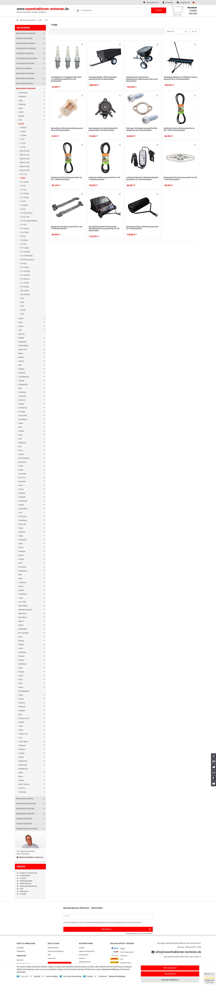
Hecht (21, 547)
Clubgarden (23, 384)
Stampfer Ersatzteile (24, 819)
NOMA (21, 645)
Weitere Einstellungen (117, 976)
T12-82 (23, 186)
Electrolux (22, 462)
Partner (21, 656)
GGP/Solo (22, 516)
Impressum (24, 891)
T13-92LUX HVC (26, 213)
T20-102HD (24, 291)
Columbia (22, 396)
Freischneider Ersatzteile (25, 43)
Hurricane (22, 567)
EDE (20, 439)
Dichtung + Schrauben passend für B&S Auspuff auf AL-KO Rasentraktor (141, 129)
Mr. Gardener (24, 633)
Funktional (102, 976)
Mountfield (23, 629)
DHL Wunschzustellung (73, 976)
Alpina (21, 318)
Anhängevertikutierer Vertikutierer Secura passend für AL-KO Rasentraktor (180, 78)
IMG (20, 575)
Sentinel (22, 703)
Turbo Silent (23, 742)
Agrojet (21, 116)
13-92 (22, 139)
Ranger (21, 672)
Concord (22, 400)
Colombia (22, 392)
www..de (43, 10)
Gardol (21, 505)
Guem (21, 528)
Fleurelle (22, 493)
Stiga (21, 100)
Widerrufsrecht (25, 883)
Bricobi (21, 361)
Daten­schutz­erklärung (55, 951)
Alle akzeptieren (170, 968)
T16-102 (23, 263)
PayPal (90, 976)
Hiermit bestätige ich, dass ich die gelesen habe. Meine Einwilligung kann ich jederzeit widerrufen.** (104, 922)
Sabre (21, 687)
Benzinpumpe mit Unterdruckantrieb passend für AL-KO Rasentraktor (103, 129)
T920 (22, 306)
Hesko (21, 555)
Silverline (22, 707)
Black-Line (23, 349)
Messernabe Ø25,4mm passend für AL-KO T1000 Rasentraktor (180, 178)
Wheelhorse (23, 769)
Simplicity (22, 97)
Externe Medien (52, 976)
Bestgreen (22, 342)
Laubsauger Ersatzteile (25, 63)
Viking (21, 757)
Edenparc (22, 443)
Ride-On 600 (25, 151)
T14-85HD (24, 240)
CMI (20, 388)
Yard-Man (22, 792)
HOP (20, 563)
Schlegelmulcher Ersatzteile (26, 829)
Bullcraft (22, 373)
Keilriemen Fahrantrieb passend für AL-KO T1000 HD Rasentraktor (179, 129)
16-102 (23, 147)
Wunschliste (81, 45)
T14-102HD (24, 229)
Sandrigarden (24, 691)
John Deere (23, 93)
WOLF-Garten (24, 784)
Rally (20, 668)
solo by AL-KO (24, 718)
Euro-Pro (22, 478)
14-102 (23, 143)
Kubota (21, 590)
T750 (22, 298)
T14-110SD (24, 232)
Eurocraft (22, 474)
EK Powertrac (24, 458)
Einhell (21, 454)
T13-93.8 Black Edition (28, 221)
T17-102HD (24, 283)
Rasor (21, 676)
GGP (20, 513)
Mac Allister (23, 606)
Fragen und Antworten (28, 873)
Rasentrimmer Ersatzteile (26, 804)
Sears (21, 695)
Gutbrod (22, 532)
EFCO (21, 450)
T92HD (22, 310)
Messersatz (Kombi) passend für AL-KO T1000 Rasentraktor (66, 228)
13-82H (23, 131)
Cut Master (23, 419)
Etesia (21, 470)
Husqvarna (23, 571)
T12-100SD (24, 182)
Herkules (22, 551)
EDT (20, 447)
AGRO (21, 112)
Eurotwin (22, 481)
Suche (159, 10)
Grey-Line (22, 524)
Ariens (21, 326)
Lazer (21, 598)
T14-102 (23, 225)
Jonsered (22, 582)
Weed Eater (23, 761)
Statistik (37, 976)
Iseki (20, 579)
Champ (21, 381)
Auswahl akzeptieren (170, 980)
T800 (22, 302)
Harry (21, 544)
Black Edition (24, 346)
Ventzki (21, 753)
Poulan (21, 660)
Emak (21, 466)
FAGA (21, 485)
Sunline (21, 722)
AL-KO (40, 20)
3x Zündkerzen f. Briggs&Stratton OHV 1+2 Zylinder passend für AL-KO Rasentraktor (66, 79)
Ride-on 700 (24, 163)
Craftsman (23, 408)
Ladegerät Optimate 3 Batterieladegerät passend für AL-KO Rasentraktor (142, 178)
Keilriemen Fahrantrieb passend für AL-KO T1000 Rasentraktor (66, 178)
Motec (21, 625)
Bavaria (22, 334)
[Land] (193, 3)
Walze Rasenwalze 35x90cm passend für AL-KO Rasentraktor (142, 228)
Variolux (22, 749)
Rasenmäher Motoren (24, 83)
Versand (23, 878)
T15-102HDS (25, 252)
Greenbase (23, 520)
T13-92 (23, 209)
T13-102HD (24, 194)
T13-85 (23, 201)
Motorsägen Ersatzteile (25, 73)
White (21, 773)
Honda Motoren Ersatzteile (26, 58)
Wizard (21, 780)
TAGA (21, 726)
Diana (21, 423)
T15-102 (23, 244)
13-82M (23, 135)
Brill (20, 365)
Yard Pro (22, 788)
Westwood (23, 765)
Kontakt (23, 894)
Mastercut (23, 613)
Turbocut (22, 745)
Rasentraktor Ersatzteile (28, 20)
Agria (21, 108)
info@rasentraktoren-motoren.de (30, 857)
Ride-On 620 (25, 155)
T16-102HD (24, 267)
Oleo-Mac (22, 652)
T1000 (22, 178)
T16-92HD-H (25, 279)
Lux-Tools (22, 602)
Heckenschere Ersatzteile (26, 48)
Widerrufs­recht (53, 948)
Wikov (21, 777)
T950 (22, 314)
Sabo (21, 683)
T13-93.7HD (24, 217)
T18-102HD (24, 287)
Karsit (21, 586)
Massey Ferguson (25, 610)
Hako (21, 536)
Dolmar (21, 431)
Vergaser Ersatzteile (24, 824)
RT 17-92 (23, 174)
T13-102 (23, 190)
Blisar (21, 353)
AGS (20, 120)
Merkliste (20, 960)
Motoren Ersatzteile (23, 68)
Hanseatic (22, 540)
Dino (20, 427)
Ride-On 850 (25, 170)
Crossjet (22, 412)
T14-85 (23, 236)
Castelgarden (24, 377)
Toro (20, 738)
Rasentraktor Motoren (24, 799)
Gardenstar (23, 501)
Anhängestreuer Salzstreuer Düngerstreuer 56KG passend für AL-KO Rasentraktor (142, 79)
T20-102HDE (25, 295)
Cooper (21, 404)
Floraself (22, 497)
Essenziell (24, 976)
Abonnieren (106, 929)
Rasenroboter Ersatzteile (25, 33)
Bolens (21, 357)
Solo (20, 714)
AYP (20, 330)
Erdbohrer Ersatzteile (24, 38)
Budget (21, 369)
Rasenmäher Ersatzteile (25, 78)
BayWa (21, 338)
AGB (21, 889)
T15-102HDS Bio (26, 256)
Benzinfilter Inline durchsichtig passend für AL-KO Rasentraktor (67, 129)
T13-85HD (24, 205)
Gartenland (23, 509)
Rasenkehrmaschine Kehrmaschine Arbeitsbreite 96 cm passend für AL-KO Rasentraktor (104, 229)
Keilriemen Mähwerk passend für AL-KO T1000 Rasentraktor (104, 178)
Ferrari (21, 489)
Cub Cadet (23, 415)
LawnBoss (23, 594)
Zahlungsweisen (26, 881)
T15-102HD (24, 248)
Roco (21, 679)
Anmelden (20, 948)
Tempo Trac (23, 734)
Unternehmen (25, 876)
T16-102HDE (25, 271)
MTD (20, 637)
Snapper (22, 711)
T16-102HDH (25, 275)
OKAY (21, 648)
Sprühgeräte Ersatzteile (25, 814)
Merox (21, 621)
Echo (20, 435)
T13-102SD (24, 197)
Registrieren (21, 951)
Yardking (22, 104)
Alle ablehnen (170, 974)
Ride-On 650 (25, 159)
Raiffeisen (22, 664)
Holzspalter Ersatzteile (25, 53)
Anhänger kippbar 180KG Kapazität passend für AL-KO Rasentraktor (103, 78)
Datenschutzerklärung (28, 886)
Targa (21, 730)
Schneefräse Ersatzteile (25, 809)
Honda (21, 559)
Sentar (21, 699)
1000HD (23, 128)
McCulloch (23, 617)
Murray (21, 641)
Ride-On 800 (25, 166)
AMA (20, 322)
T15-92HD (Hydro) (27, 260)
